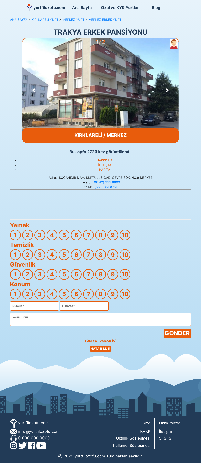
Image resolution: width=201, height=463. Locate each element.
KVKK (145, 431)
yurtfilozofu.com (33, 423)
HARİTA (104, 170)
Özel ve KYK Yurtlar (119, 7)
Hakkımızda (169, 423)
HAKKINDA (104, 160)
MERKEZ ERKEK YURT (105, 20)
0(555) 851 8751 (105, 187)
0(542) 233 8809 (107, 182)
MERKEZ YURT (73, 20)
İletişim (165, 431)
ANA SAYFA (18, 20)
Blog (156, 7)
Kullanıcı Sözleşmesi (132, 445)
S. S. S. (166, 438)
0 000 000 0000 (34, 438)
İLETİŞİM (104, 165)
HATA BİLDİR (100, 349)
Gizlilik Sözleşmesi (133, 438)
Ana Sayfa (82, 7)
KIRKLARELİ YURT (45, 20)
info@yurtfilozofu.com (38, 431)
